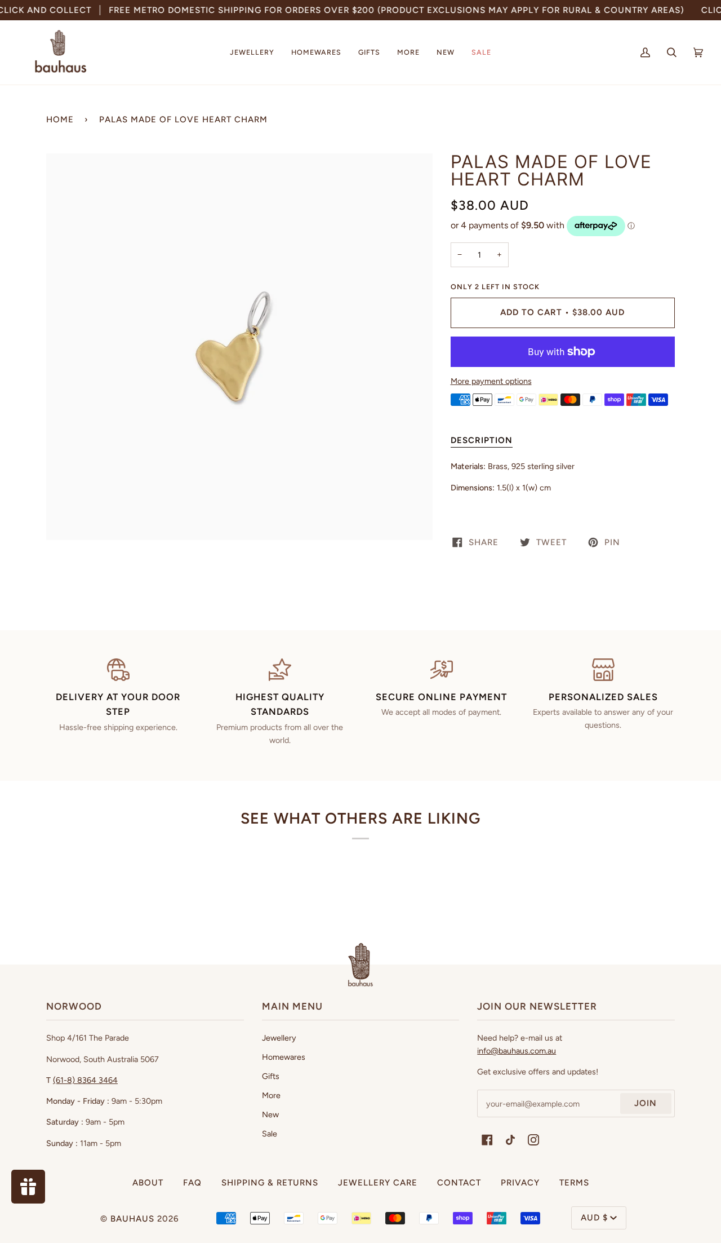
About (147, 1183)
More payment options (491, 381)
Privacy (520, 1183)
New (270, 1114)
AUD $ (594, 1218)
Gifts (270, 1076)
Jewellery (279, 1038)
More (271, 1095)
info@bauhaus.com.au (516, 1051)
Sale (269, 1134)
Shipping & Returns (269, 1183)
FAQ (192, 1183)
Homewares (283, 1057)
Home (60, 119)
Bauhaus (132, 1219)
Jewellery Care (377, 1183)
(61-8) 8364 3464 (85, 1080)
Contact (459, 1183)
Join (645, 1103)
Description (482, 440)
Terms (574, 1183)
